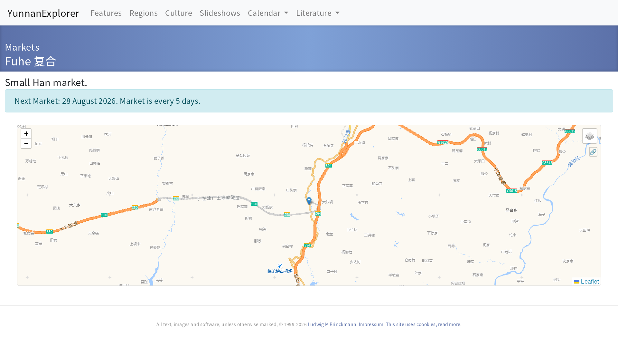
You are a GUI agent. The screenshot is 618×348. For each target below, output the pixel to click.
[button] (309, 201)
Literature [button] (314, 12)
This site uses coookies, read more (423, 324)
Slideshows (220, 12)
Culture (178, 12)
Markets (22, 46)
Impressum (371, 324)
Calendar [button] (265, 12)
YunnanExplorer (43, 12)
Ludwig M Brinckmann (332, 324)
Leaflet (589, 281)
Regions (143, 12)
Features (106, 12)
